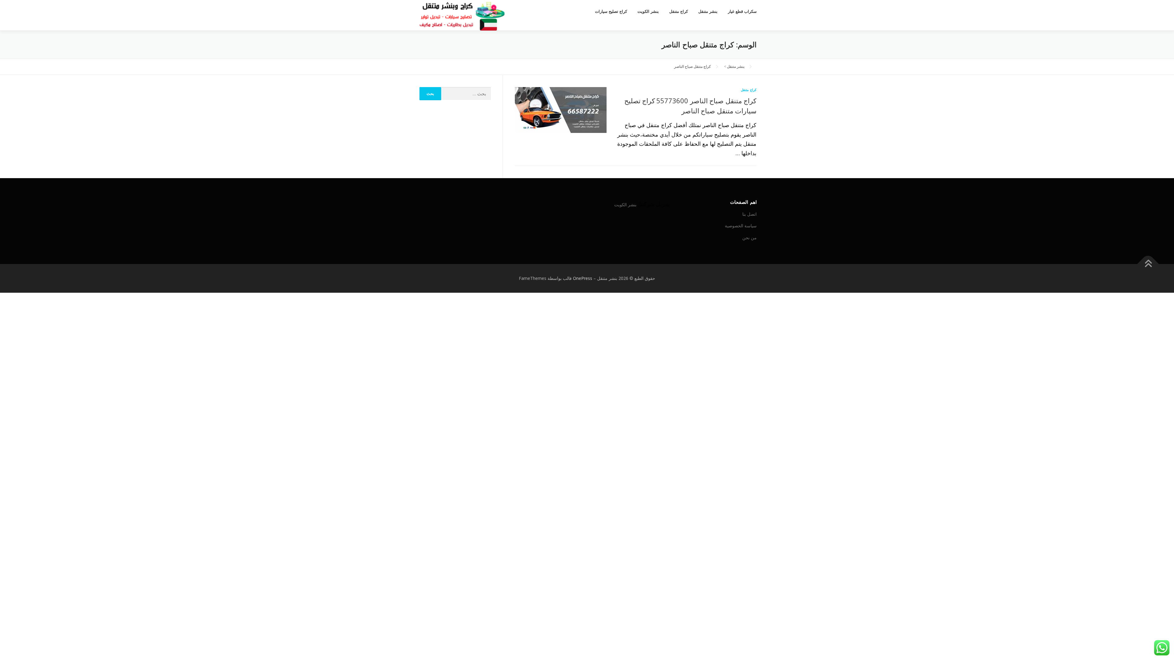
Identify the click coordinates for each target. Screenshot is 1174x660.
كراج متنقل (678, 11)
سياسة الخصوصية (741, 226)
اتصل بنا (749, 214)
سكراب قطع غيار (742, 11)
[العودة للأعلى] (1148, 264)
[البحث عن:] (466, 93)
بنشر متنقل (708, 11)
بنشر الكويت (648, 11)
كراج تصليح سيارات (611, 11)
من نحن (749, 237)
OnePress (582, 278)
